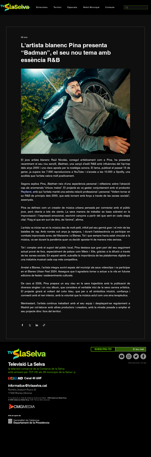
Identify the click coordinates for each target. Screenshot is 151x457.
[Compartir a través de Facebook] (22, 325)
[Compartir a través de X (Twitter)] (29, 325)
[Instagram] (129, 356)
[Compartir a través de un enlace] (44, 325)
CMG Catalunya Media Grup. (57, 398)
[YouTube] (121, 356)
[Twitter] (136, 356)
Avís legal (143, 363)
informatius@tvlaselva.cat (27, 385)
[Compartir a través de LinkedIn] (36, 325)
